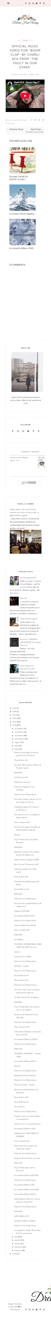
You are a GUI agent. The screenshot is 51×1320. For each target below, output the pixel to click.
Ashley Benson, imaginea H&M (26, 859)
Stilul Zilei (18, 772)
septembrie (19, 739)
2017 (14, 715)
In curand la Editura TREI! (21, 248)
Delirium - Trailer (21, 966)
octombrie (19, 735)
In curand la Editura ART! (24, 1185)
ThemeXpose (15, 1309)
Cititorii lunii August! (28, 619)
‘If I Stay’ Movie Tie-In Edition (26, 997)
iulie (16, 746)
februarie (18, 1247)
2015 (14, 722)
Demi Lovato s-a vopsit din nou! (27, 1124)
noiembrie (19, 732)
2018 (14, 711)
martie (17, 1243)
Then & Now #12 (21, 877)
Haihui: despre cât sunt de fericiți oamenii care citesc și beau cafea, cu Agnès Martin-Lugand (24, 512)
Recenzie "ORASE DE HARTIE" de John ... (18, 178)
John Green (22, 120)
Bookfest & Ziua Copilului (24, 1221)
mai (16, 1237)
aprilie (17, 1240)
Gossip (25, 40)
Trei (12, 123)
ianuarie (18, 1250)
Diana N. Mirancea (20, 74)
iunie (17, 749)
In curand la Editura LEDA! (25, 1128)
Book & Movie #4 (21, 889)
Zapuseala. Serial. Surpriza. (25, 1075)
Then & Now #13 (21, 760)
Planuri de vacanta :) (22, 782)
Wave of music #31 (21, 1141)
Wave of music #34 (22, 822)
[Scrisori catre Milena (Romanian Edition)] (41, 467)
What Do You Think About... (25, 794)
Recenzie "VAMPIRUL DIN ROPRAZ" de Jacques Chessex (30, 642)
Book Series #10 (21, 777)
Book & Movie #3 (21, 975)
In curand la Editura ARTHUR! (26, 1175)
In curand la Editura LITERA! (26, 1039)
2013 (14, 1254)
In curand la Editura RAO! (24, 916)
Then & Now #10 (21, 1097)
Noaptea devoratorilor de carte (27, 1158)
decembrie (19, 728)
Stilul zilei (18, 1049)
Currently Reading (30, 452)
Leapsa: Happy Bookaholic (25, 925)
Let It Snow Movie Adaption (21, 213)
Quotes (17, 835)
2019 (14, 708)
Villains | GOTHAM (21, 911)
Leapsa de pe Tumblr (23, 956)
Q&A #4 (23, 598)
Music (8, 123)
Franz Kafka (15, 460)
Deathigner (19, 939)
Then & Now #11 (21, 980)
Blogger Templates (15, 1304)
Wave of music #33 (22, 930)
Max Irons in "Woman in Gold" (26, 864)
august (17, 742)
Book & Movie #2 (21, 1102)
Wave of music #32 (22, 1027)
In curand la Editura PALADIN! (26, 1189)
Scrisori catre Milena (19, 457)
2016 (14, 718)
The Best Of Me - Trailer (24, 1085)
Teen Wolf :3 (19, 1107)
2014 (14, 725)
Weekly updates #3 (28, 578)
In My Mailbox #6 (21, 1216)
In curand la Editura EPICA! (25, 1061)
